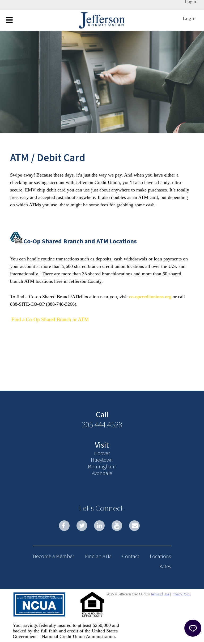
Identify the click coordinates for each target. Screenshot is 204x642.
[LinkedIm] (99, 525)
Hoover (102, 453)
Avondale (102, 473)
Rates (165, 566)
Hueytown (102, 459)
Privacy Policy (181, 594)
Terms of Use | (161, 594)
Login (189, 18)
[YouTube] (117, 525)
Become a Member (53, 556)
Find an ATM (98, 556)
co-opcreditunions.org (149, 296)
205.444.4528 (102, 424)
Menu (9, 20)
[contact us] (134, 525)
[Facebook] (64, 525)
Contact (130, 556)
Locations (160, 556)
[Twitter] (81, 525)
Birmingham (102, 466)
